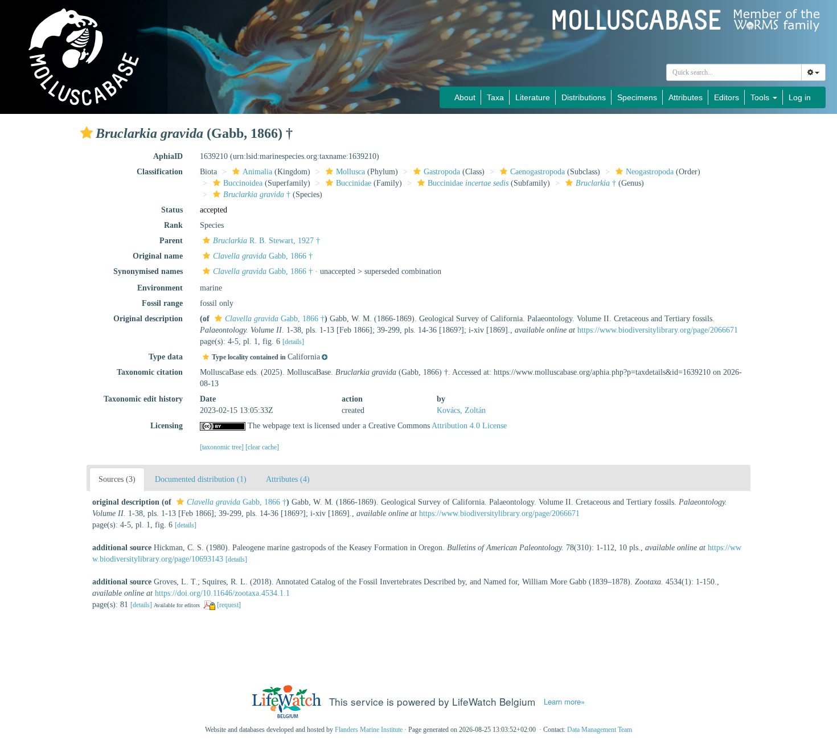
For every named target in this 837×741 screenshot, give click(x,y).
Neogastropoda (650, 171)
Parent (171, 240)
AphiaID (168, 156)
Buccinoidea (242, 183)
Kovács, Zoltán (461, 410)
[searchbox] (734, 72)
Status (172, 210)
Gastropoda (442, 171)
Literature (532, 97)
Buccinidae (353, 183)
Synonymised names (148, 271)
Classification (160, 171)
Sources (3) (117, 479)
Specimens (637, 97)
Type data (166, 357)
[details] (293, 342)
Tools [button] (761, 97)
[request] (229, 605)
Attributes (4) (288, 479)
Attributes (685, 97)
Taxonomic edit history (143, 399)
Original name (158, 256)
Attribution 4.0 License (469, 425)
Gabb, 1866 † (263, 256)
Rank (173, 225)
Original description (148, 318)
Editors (726, 97)
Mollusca (350, 171)
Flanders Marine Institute (369, 730)
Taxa (495, 97)
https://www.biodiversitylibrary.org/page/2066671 (657, 330)
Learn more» (564, 702)
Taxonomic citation (150, 372)
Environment (160, 288)
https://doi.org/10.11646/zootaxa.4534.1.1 (222, 593)
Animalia (257, 171)
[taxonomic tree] (222, 447)
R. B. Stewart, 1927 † (266, 240)
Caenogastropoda (537, 171)
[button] (86, 133)
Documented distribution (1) (201, 479)
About (464, 97)
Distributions (583, 97)
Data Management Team (599, 730)
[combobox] (734, 72)
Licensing (166, 425)
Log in (800, 97)
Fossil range (162, 303)
